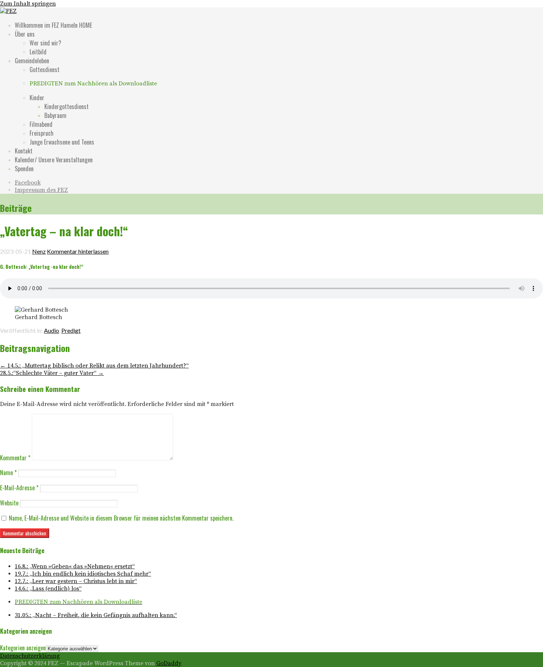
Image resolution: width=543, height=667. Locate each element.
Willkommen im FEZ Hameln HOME (53, 25)
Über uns (25, 34)
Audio (51, 330)
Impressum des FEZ (41, 190)
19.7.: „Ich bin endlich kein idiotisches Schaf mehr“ (83, 574)
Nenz (39, 251)
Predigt (71, 330)
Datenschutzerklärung (30, 656)
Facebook (28, 182)
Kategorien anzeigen (23, 647)
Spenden (24, 168)
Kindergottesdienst (66, 106)
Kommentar (15, 457)
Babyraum (55, 115)
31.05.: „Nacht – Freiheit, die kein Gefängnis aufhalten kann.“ (96, 615)
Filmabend (41, 124)
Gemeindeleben (32, 60)
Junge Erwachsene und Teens (62, 142)
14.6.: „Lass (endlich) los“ (48, 588)
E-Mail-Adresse (19, 487)
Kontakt (24, 150)
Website (9, 502)
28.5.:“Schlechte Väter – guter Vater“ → (52, 373)
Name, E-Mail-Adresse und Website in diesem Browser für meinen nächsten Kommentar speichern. (121, 518)
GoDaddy (168, 663)
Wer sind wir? (45, 42)
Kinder (37, 97)
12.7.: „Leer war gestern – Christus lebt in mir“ (76, 581)
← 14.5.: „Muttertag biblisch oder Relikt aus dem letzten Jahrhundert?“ (94, 365)
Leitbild (38, 51)
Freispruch (42, 133)
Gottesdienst (44, 69)
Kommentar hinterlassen (78, 251)
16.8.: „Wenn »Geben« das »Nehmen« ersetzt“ (75, 566)
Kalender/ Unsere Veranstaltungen (54, 159)
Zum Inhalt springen (28, 3)
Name (8, 472)
